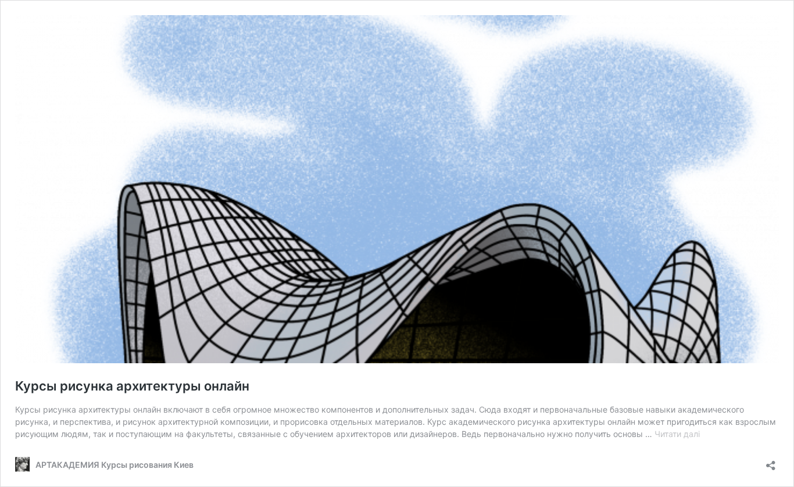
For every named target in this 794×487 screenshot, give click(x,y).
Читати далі (677, 434)
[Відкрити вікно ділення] (771, 462)
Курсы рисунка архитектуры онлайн (132, 385)
